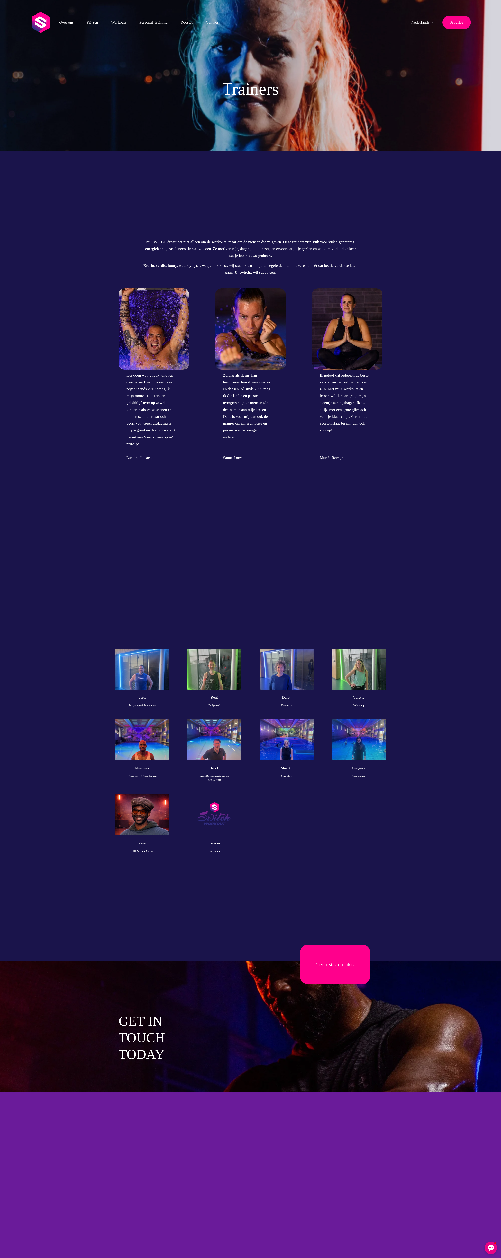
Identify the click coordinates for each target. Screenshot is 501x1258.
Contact (212, 22)
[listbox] (420, 22)
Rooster (187, 22)
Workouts (118, 22)
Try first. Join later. (335, 964)
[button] (491, 1248)
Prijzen (92, 22)
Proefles (456, 22)
